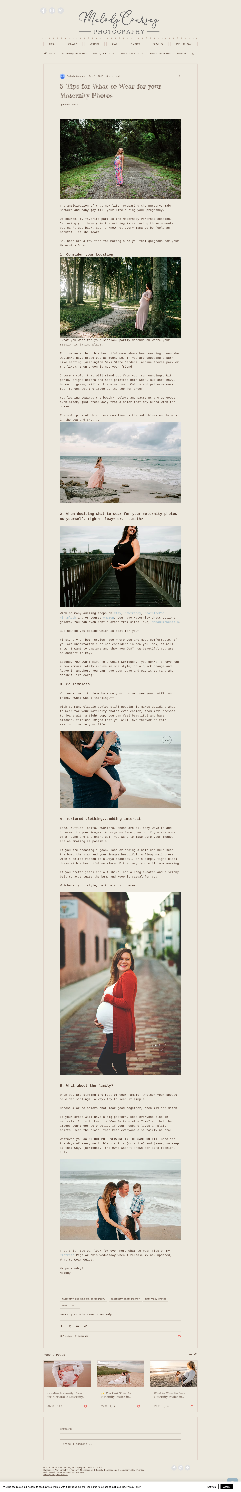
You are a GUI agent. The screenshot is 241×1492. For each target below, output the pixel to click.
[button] (193, 53)
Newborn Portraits (132, 53)
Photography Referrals (55, 1475)
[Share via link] (85, 1326)
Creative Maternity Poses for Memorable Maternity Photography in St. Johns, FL (65, 1394)
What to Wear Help (100, 1314)
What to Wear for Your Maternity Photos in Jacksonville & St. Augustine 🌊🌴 (173, 1394)
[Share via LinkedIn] (77, 1326)
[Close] (237, 1486)
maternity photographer (125, 1299)
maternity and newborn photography (83, 1299)
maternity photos (155, 1299)
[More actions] (179, 76)
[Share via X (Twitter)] (69, 1326)
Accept (226, 1486)
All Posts (49, 53)
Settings (211, 1486)
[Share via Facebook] (61, 1326)
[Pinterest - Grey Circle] (61, 10)
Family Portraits (103, 53)
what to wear (70, 1305)
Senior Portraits (160, 53)
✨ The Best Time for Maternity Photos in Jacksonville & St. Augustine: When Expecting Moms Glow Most (119, 1394)
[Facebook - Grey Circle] (43, 10)
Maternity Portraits (74, 53)
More (179, 53)
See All (193, 1354)
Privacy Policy (133, 1486)
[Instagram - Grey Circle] (52, 10)
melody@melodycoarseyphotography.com (63, 1472)
